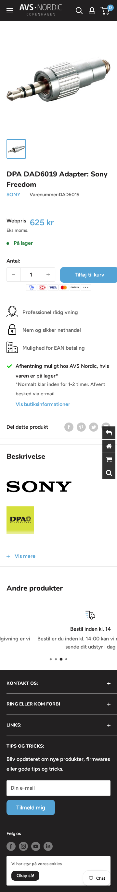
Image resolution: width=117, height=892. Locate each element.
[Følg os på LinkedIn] (48, 846)
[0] (105, 11)
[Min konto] (92, 10)
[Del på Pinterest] (81, 427)
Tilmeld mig (30, 807)
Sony (13, 195)
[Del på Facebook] (68, 427)
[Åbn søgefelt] (79, 10)
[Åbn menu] (9, 10)
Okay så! (25, 875)
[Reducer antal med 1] (13, 274)
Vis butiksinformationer (43, 404)
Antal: (13, 261)
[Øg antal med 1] (48, 274)
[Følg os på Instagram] (23, 846)
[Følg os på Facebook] (11, 846)
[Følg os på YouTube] (35, 846)
